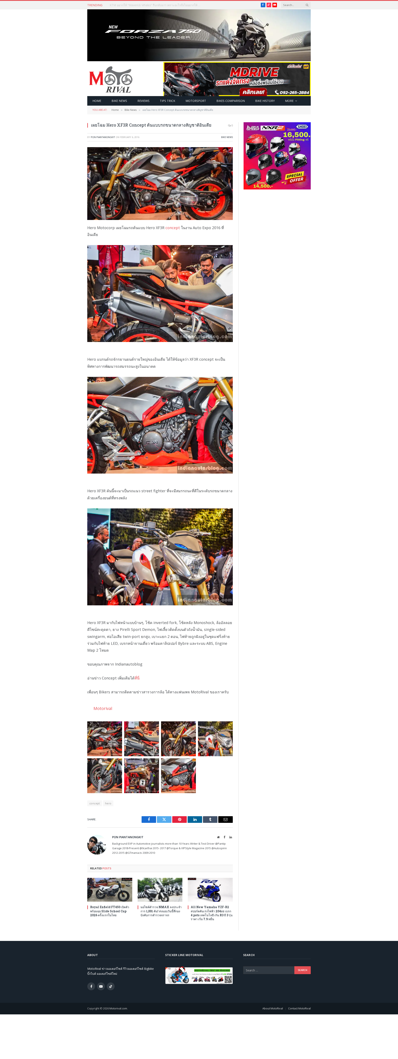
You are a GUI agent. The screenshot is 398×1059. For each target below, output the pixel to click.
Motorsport (196, 101)
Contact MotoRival (299, 1008)
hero (108, 803)
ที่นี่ (137, 677)
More (289, 101)
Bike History (265, 101)
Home (96, 101)
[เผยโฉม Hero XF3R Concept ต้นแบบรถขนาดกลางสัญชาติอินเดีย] (160, 183)
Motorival (102, 708)
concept (172, 227)
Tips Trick (167, 101)
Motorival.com (118, 1008)
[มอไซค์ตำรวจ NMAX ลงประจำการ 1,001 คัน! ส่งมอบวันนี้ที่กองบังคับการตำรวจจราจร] (160, 890)
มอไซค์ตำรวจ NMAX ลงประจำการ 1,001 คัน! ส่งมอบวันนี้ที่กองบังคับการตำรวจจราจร (161, 911)
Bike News (119, 101)
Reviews (143, 101)
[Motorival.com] (111, 79)
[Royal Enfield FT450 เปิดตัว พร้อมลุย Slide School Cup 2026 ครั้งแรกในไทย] (109, 890)
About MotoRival (272, 1008)
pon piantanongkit (103, 137)
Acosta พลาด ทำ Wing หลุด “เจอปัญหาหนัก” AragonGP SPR (148, 5)
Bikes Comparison (230, 101)
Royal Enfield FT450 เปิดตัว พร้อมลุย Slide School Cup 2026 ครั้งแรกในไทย (109, 911)
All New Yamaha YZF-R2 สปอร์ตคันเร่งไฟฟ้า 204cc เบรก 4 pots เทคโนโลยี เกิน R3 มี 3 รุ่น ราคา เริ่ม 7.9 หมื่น (212, 913)
